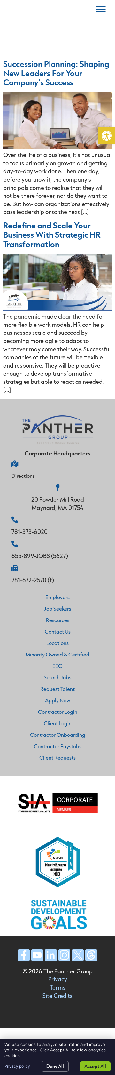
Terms (57, 987)
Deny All (55, 1066)
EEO (57, 666)
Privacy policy (17, 1066)
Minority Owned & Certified (57, 654)
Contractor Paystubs (57, 746)
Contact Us (58, 631)
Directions (23, 475)
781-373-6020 (30, 531)
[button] (106, 135)
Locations (57, 643)
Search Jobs (57, 677)
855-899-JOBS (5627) (40, 556)
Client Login (58, 723)
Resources (57, 620)
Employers (57, 597)
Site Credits (57, 996)
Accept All (95, 1066)
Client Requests (57, 757)
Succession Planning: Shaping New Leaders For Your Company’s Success (56, 73)
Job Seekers (57, 608)
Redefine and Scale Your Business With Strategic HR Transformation (52, 234)
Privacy (57, 979)
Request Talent (57, 688)
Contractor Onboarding (57, 734)
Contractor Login (57, 711)
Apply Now (57, 700)
